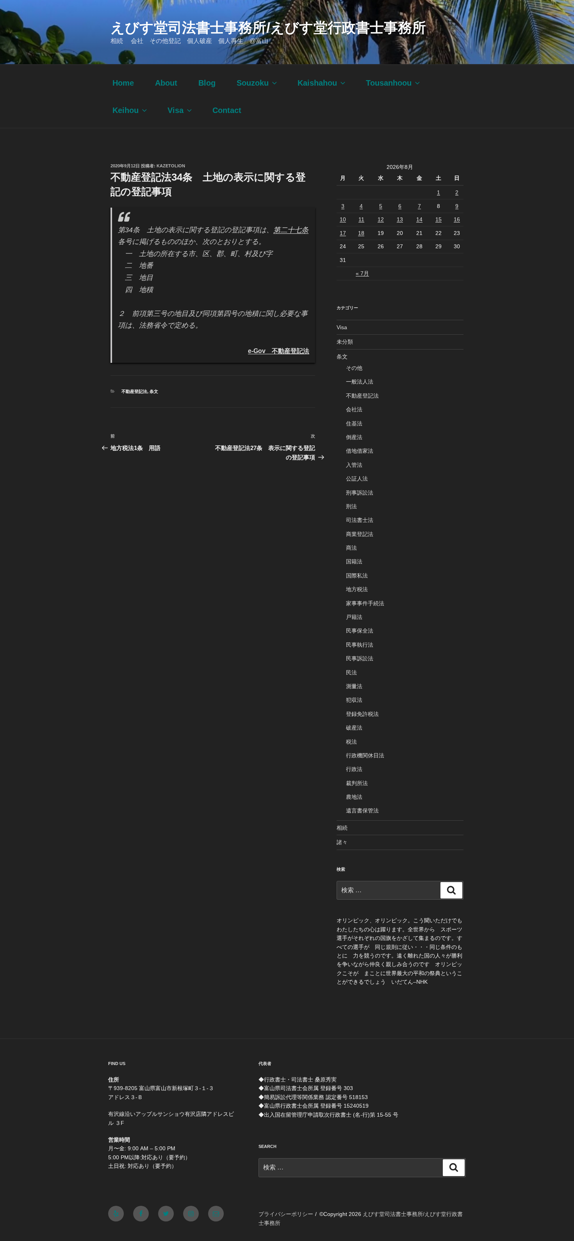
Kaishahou (317, 83)
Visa (176, 110)
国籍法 (354, 561)
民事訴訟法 (359, 658)
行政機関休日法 (365, 755)
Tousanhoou (389, 83)
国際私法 (357, 575)
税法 (351, 742)
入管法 (354, 465)
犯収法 (354, 700)
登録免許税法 (362, 714)
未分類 (345, 342)
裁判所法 (357, 783)
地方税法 (357, 589)
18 (361, 233)
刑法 (351, 506)
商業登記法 (359, 534)
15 (438, 219)
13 (400, 219)
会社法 (354, 409)
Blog (207, 83)
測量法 (354, 686)
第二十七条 (290, 230)
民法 (351, 672)
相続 (342, 828)
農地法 (354, 797)
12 (381, 219)
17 (343, 233)
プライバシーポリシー (285, 1214)
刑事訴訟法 (359, 493)
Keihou (125, 110)
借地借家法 (359, 451)
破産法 (354, 728)
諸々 (342, 842)
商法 (351, 548)
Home (123, 83)
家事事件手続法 (365, 603)
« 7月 (362, 273)
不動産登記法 (134, 391)
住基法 (354, 423)
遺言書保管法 (362, 810)
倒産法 (354, 437)
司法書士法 (359, 520)
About (166, 83)
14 (419, 219)
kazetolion (171, 165)
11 (361, 219)
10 (343, 219)
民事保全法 (359, 631)
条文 (154, 391)
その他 (354, 368)
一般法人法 (359, 381)
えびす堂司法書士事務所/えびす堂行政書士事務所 (268, 28)
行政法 (354, 769)
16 (457, 219)
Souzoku (253, 83)
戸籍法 (354, 617)
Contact (226, 110)
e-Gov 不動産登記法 (278, 350)
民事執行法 (359, 645)
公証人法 (357, 478)
